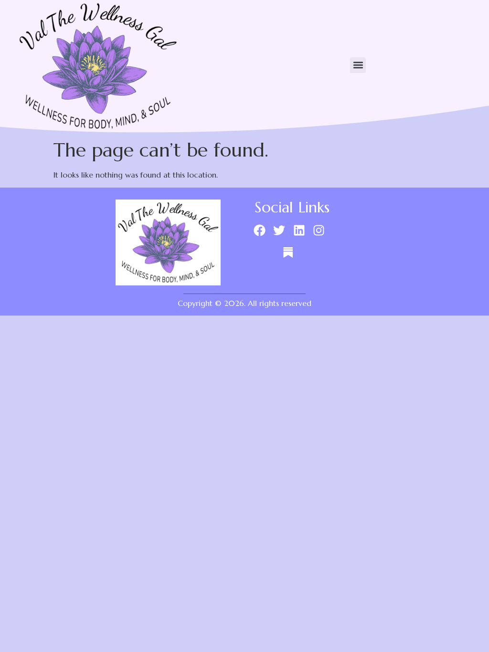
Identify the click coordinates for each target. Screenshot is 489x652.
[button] (358, 65)
